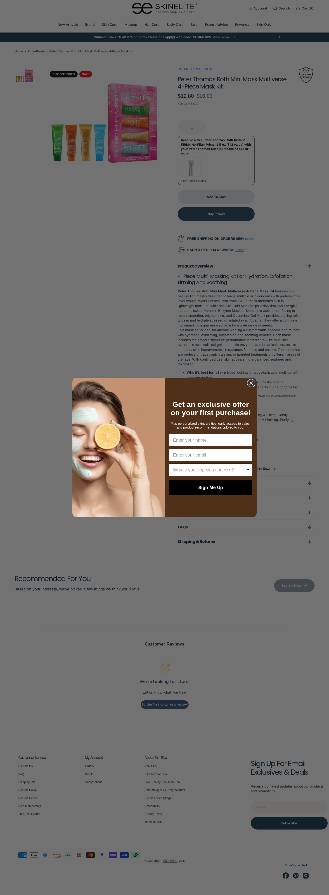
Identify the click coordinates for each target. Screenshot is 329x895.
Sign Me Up (210, 487)
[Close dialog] (251, 383)
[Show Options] (248, 470)
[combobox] (209, 470)
